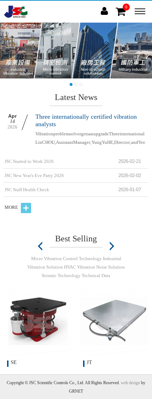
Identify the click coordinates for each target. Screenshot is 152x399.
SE (14, 362)
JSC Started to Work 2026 (29, 161)
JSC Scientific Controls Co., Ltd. (16, 11)
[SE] (38, 321)
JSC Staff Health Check (27, 189)
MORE (12, 207)
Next (111, 246)
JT (89, 362)
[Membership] (104, 11)
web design (130, 382)
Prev (41, 246)
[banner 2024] (76, 50)
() (126, 10)
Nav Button (139, 11)
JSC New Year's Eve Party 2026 (34, 175)
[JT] (114, 321)
